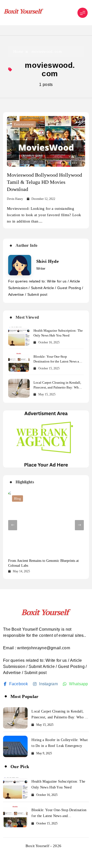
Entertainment (24, 124)
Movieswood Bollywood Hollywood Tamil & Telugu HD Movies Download (44, 182)
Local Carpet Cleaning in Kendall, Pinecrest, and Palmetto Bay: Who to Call (57, 387)
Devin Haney (15, 199)
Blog (17, 498)
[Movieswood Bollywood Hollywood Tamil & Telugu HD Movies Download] (46, 141)
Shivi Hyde (47, 261)
